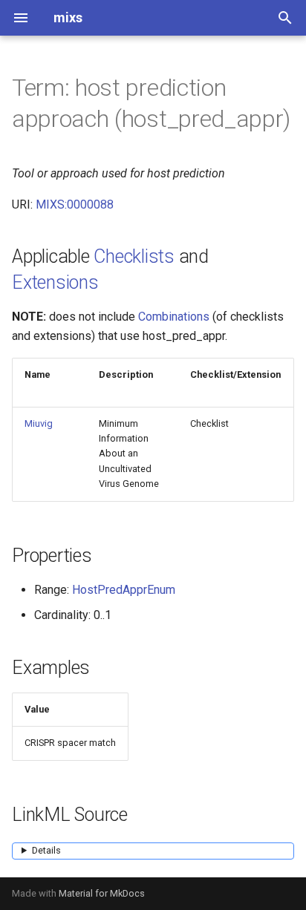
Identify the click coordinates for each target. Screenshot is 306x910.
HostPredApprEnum (123, 590)
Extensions (55, 282)
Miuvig (39, 423)
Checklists (134, 256)
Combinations (173, 317)
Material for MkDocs (102, 893)
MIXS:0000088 (75, 204)
